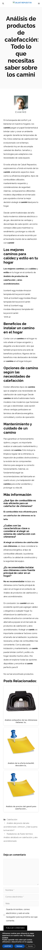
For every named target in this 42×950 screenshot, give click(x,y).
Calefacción (12, 819)
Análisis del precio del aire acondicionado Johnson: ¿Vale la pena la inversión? (20, 826)
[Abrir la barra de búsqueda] (3, 3)
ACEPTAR (8, 946)
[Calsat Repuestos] (22, 3)
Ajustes (30, 946)
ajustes (30, 942)
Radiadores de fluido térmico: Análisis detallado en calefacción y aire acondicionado (21, 837)
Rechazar (19, 946)
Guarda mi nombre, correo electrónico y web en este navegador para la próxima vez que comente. (22, 915)
